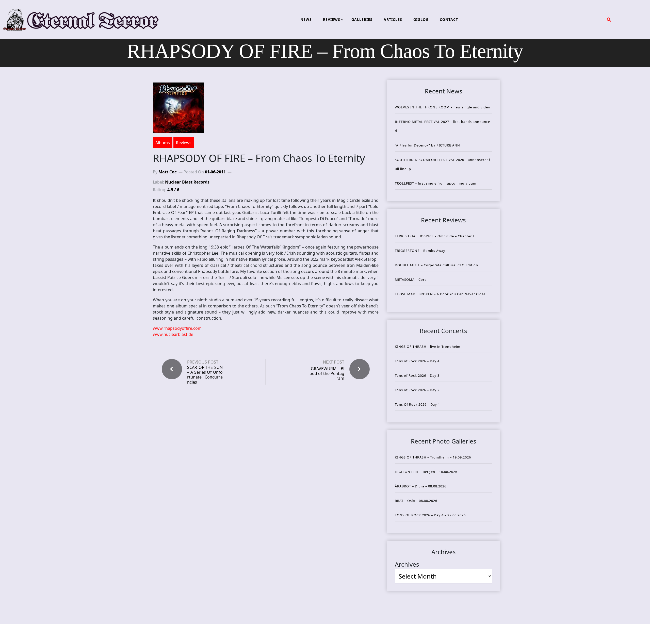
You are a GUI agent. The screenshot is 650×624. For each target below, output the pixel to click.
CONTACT (449, 19)
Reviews (183, 142)
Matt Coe (167, 172)
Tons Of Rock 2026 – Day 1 (417, 404)
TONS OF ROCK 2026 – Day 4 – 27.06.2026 (430, 515)
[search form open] (608, 19)
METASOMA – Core (411, 279)
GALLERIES (361, 19)
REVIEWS (331, 19)
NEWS (306, 19)
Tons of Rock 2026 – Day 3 (417, 375)
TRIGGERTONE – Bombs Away (420, 250)
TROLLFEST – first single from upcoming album (435, 183)
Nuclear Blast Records (187, 182)
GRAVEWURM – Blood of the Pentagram (327, 373)
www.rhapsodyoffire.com (177, 328)
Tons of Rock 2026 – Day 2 (417, 390)
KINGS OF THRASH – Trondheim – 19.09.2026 (433, 457)
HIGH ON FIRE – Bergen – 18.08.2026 (426, 471)
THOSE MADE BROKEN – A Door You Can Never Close (440, 294)
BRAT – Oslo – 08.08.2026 (416, 500)
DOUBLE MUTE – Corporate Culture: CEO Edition (436, 265)
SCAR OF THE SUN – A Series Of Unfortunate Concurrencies (205, 375)
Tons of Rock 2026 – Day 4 (417, 361)
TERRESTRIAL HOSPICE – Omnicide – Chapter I (434, 236)
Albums (162, 142)
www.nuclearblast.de (173, 334)
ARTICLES (393, 19)
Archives (407, 564)
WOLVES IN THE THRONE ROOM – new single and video (442, 107)
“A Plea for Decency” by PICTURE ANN (427, 145)
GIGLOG (421, 19)
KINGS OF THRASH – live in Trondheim (427, 346)
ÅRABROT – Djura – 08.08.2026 (420, 486)
